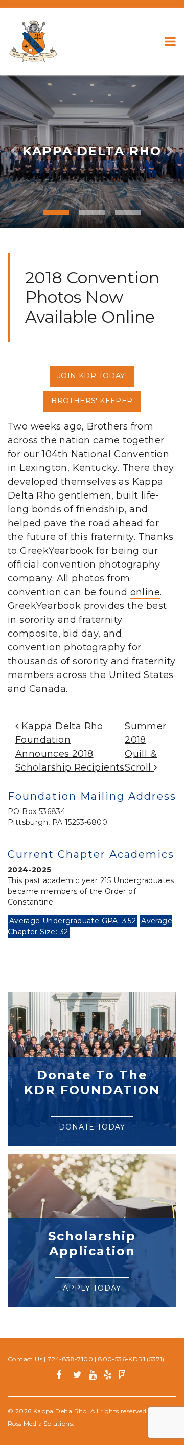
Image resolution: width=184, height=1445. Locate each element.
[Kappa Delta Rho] (33, 41)
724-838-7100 (70, 1359)
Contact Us (25, 1359)
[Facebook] (62, 1376)
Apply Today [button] (92, 1288)
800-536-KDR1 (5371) (131, 1359)
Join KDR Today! (92, 375)
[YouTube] (92, 1376)
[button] (14, 151)
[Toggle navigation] (170, 41)
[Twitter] (77, 1376)
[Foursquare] (122, 1376)
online (145, 592)
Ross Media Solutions (40, 1423)
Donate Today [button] (92, 1127)
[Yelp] (107, 1376)
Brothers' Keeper (91, 400)
